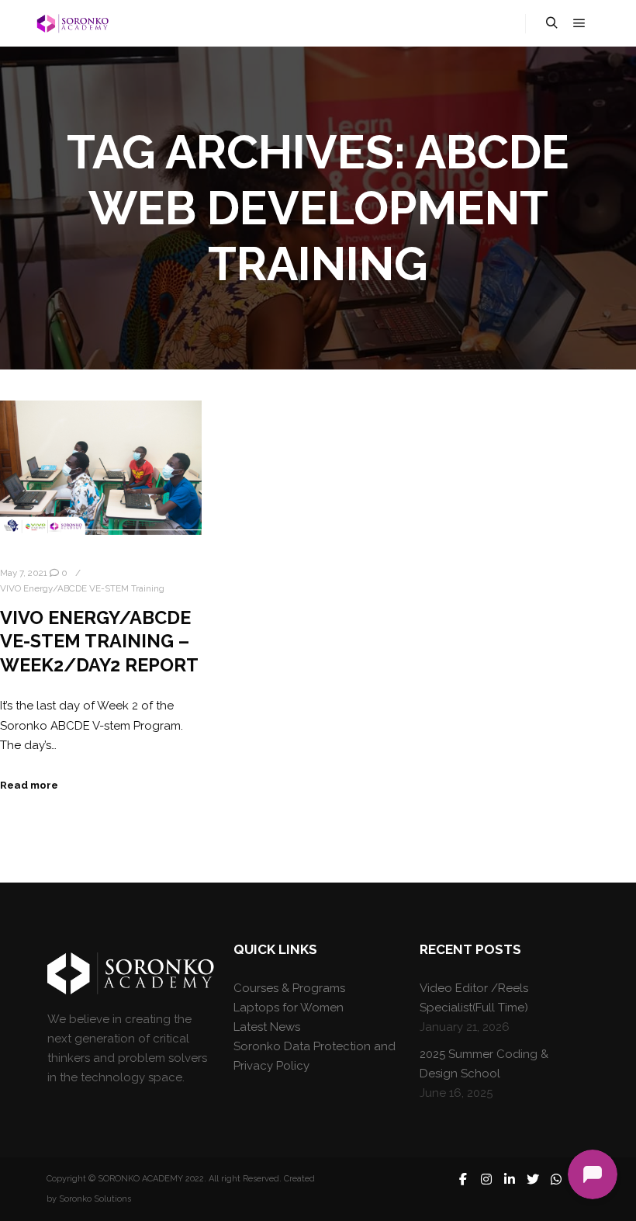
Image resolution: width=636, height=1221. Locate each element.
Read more (29, 785)
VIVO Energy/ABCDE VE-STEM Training (82, 588)
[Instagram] (486, 1179)
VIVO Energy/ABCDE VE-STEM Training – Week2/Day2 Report (99, 641)
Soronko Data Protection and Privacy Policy (314, 1056)
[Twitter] (533, 1179)
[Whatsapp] (556, 1179)
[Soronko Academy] (71, 23)
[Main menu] (579, 23)
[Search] (551, 23)
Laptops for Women (288, 1008)
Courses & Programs (289, 988)
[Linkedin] (509, 1179)
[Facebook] (463, 1179)
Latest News (266, 1027)
